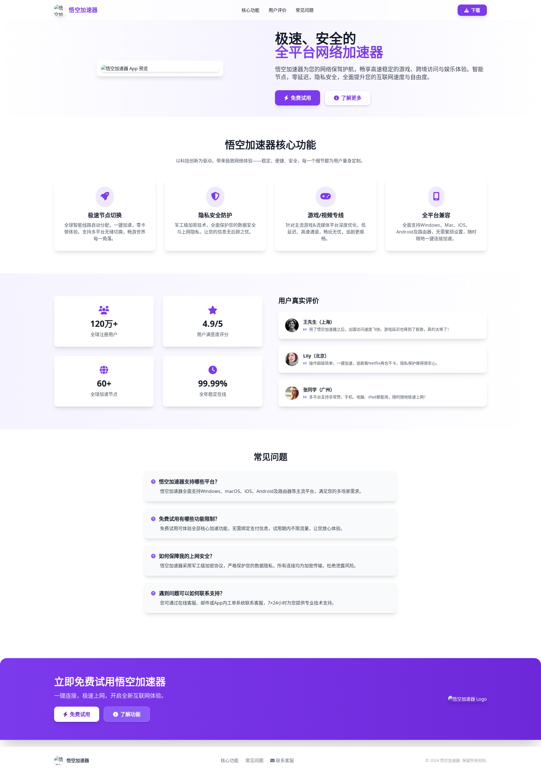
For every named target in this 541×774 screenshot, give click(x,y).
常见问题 (305, 10)
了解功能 (130, 714)
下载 (475, 10)
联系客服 (285, 760)
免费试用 (301, 97)
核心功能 (250, 10)
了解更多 (351, 97)
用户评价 (278, 10)
